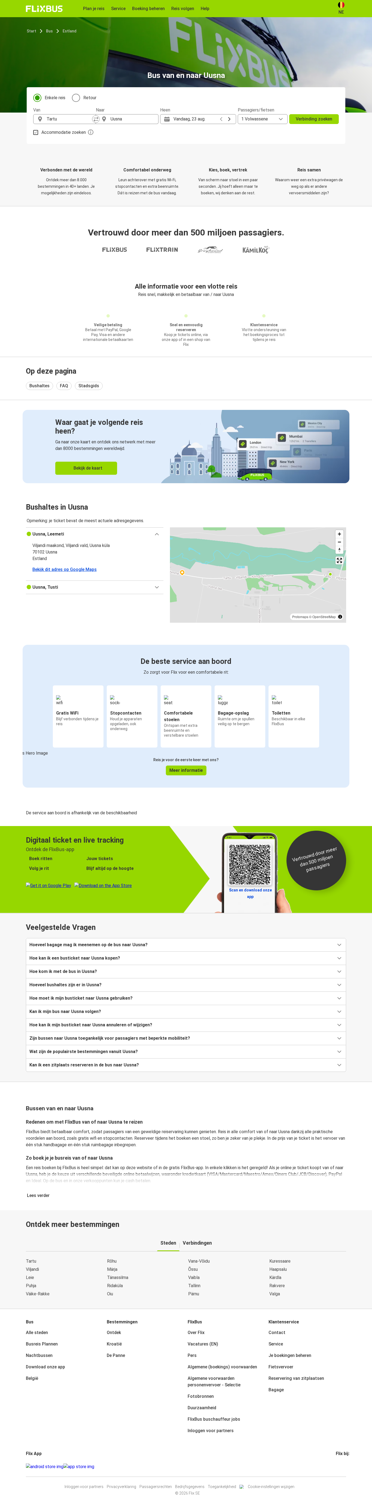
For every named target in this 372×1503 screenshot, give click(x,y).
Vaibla (194, 1277)
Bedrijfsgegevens (190, 1486)
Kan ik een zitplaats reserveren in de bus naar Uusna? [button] (84, 1064)
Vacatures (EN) (203, 1344)
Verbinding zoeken (314, 119)
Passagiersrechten (155, 1486)
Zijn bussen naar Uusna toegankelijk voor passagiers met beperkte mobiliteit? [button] (109, 1038)
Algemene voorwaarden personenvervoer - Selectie (214, 1381)
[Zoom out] (339, 542)
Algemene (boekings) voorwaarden (222, 1366)
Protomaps (300, 616)
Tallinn (194, 1285)
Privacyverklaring (121, 1486)
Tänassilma (117, 1277)
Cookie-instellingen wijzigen (271, 1486)
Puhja (31, 1285)
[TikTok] (345, 1466)
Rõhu (112, 1261)
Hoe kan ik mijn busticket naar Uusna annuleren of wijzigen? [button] (90, 1024)
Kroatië (114, 1344)
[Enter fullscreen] (339, 560)
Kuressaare (280, 1261)
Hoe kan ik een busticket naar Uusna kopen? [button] (74, 958)
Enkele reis (55, 97)
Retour (89, 97)
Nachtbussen (39, 1355)
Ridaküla (115, 1285)
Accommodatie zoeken (63, 132)
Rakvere (277, 1285)
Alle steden (37, 1332)
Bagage (276, 1389)
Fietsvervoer (281, 1366)
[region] (258, 575)
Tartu (31, 1261)
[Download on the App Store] (78, 1466)
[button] (94, 534)
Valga (274, 1293)
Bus (49, 31)
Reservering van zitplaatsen (296, 1378)
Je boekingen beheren (290, 1355)
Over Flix (196, 1332)
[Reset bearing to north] (339, 550)
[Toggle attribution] (340, 616)
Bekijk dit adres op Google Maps (64, 569)
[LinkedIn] (341, 1466)
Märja (112, 1269)
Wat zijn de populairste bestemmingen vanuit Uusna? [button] (83, 1051)
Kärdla (275, 1277)
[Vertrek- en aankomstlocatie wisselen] (96, 119)
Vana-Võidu (199, 1261)
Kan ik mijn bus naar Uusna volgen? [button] (65, 1011)
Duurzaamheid (202, 1407)
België (32, 1378)
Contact (277, 1332)
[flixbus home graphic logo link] (44, 9)
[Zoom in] (339, 534)
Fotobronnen (201, 1396)
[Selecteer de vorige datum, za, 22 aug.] (221, 119)
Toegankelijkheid (222, 1486)
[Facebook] (336, 1466)
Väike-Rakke (38, 1293)
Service (276, 1344)
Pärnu (193, 1293)
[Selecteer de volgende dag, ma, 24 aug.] (229, 119)
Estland (70, 31)
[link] (186, 446)
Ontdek (114, 1332)
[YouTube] (340, 1466)
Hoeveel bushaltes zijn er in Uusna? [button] (65, 984)
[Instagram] (338, 1466)
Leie (30, 1277)
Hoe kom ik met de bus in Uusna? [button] (63, 971)
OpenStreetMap (324, 616)
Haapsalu (278, 1269)
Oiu (110, 1293)
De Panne (116, 1355)
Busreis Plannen (42, 1344)
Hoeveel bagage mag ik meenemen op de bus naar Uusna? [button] (88, 944)
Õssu (193, 1269)
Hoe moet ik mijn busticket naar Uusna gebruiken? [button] (81, 998)
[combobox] (69, 119)
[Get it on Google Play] (44, 1466)
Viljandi (32, 1269)
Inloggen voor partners (211, 1430)
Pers (192, 1355)
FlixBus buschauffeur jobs (214, 1419)
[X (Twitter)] (343, 1466)
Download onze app (45, 1366)
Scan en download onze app (250, 893)
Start (31, 31)
